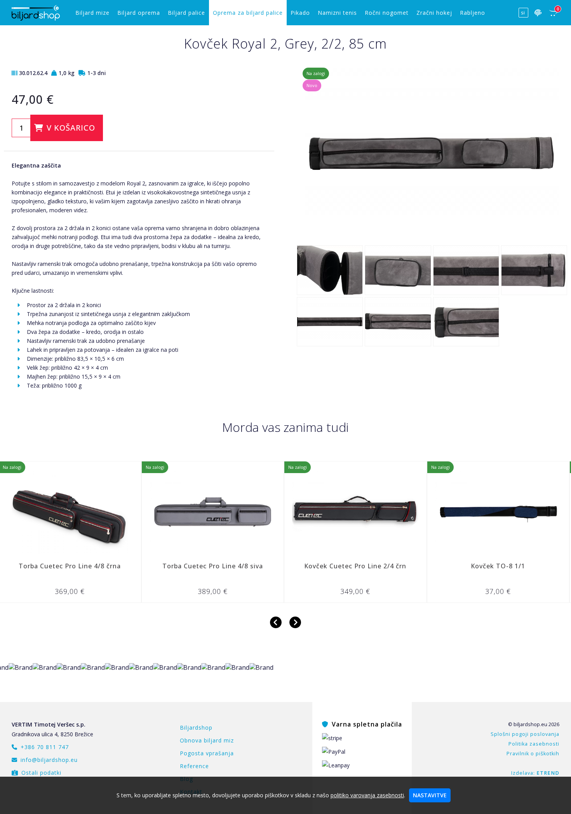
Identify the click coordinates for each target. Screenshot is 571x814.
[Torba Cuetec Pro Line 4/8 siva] (162, 512)
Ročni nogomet (387, 12)
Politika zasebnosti (533, 744)
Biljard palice (186, 12)
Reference (194, 766)
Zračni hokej (434, 12)
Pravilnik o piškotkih (533, 753)
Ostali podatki (41, 772)
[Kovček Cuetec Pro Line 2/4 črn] (305, 512)
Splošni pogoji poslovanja (525, 734)
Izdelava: (535, 773)
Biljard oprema (138, 12)
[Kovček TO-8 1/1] (448, 512)
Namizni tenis (337, 12)
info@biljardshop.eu (49, 759)
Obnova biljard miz (207, 740)
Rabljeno (472, 12)
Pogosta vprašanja (207, 753)
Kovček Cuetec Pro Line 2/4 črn (305, 566)
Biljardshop (196, 727)
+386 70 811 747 (45, 747)
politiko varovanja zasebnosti (367, 795)
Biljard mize (92, 12)
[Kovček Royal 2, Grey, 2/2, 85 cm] (432, 235)
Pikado (300, 12)
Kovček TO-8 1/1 (448, 566)
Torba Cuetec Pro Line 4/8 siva (162, 566)
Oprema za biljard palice (248, 12)
